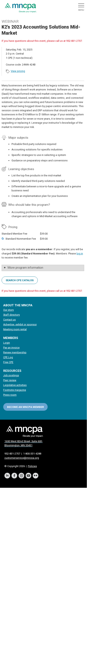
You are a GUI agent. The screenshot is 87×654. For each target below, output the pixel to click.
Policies (32, 466)
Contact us (9, 319)
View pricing (18, 71)
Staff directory (11, 314)
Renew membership (14, 352)
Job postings (11, 375)
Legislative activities (15, 385)
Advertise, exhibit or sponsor (20, 324)
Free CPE (8, 362)
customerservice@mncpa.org (21, 457)
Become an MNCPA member (25, 406)
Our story (8, 309)
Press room (10, 394)
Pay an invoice (11, 347)
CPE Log (8, 357)
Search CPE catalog (20, 280)
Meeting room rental (15, 329)
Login (6, 342)
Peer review (9, 380)
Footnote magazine (14, 389)
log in (80, 253)
